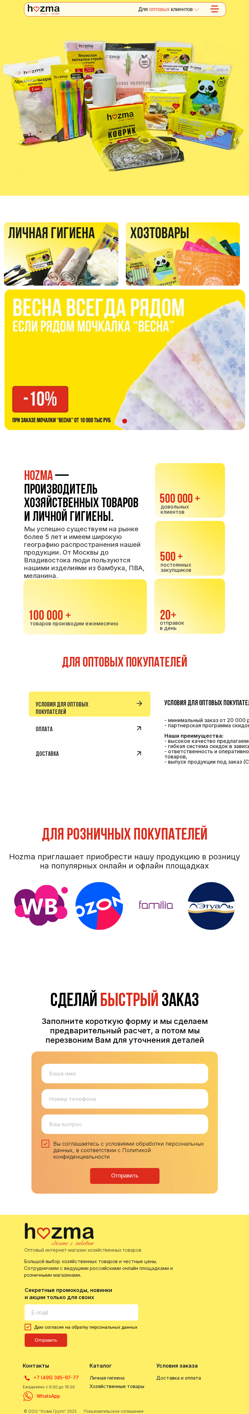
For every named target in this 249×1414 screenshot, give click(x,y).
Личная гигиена (106, 1378)
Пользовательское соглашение (114, 1411)
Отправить (124, 1176)
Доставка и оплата (178, 1378)
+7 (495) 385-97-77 (56, 1377)
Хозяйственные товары (116, 1386)
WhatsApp (48, 1396)
